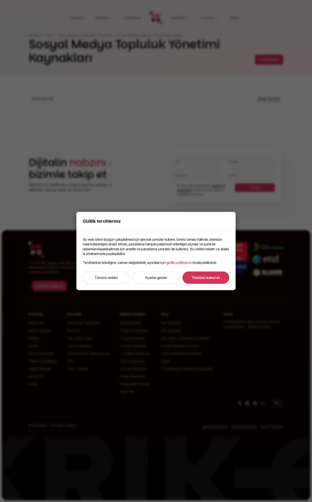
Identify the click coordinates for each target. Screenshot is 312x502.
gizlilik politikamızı (179, 262)
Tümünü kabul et (206, 277)
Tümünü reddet (106, 277)
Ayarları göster (156, 277)
